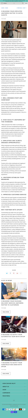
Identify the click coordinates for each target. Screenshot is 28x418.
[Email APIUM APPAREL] (14, 400)
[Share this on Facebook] (10, 273)
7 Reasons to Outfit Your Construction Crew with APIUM (11, 364)
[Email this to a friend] (20, 273)
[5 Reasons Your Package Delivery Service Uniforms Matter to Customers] (14, 299)
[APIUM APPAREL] (14, 3)
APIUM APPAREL (8, 404)
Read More (6, 312)
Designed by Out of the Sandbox (19, 404)
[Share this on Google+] (17, 273)
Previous (19, 8)
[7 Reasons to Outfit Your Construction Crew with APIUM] (14, 360)
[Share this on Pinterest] (13, 273)
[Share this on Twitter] (6, 273)
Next (24, 8)
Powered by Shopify (14, 406)
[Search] (23, 3)
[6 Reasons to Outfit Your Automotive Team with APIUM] (14, 332)
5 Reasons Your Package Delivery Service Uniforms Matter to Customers (12, 303)
